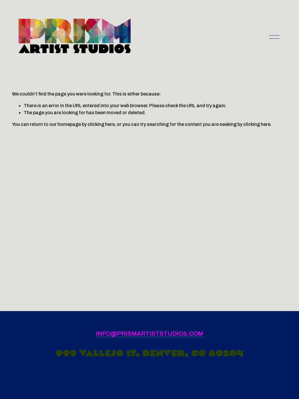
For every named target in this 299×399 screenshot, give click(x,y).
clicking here (101, 124)
